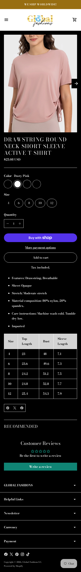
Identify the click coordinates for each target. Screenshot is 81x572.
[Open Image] (40, 83)
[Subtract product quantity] (7, 223)
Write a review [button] (40, 466)
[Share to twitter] (14, 408)
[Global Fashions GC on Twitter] (11, 554)
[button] (76, 83)
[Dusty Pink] (8, 184)
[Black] (27, 184)
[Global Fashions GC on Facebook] (6, 554)
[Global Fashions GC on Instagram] (22, 554)
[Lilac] (37, 184)
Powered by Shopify (13, 566)
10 (40, 203)
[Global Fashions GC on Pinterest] (17, 554)
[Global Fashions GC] (40, 19)
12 (51, 203)
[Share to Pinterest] (7, 408)
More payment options (40, 247)
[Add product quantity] (19, 223)
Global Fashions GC (31, 562)
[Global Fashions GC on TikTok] (28, 554)
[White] (18, 184)
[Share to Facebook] (21, 408)
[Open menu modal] (6, 19)
